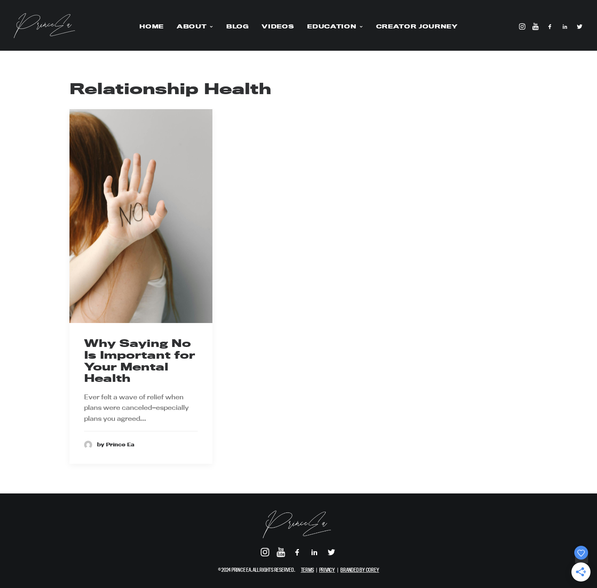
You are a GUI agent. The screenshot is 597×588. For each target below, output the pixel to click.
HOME (151, 26)
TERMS (307, 569)
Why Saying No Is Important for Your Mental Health (139, 360)
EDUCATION (331, 26)
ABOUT (191, 26)
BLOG (237, 26)
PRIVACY (327, 569)
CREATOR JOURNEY (417, 26)
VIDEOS (278, 26)
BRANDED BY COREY (359, 569)
